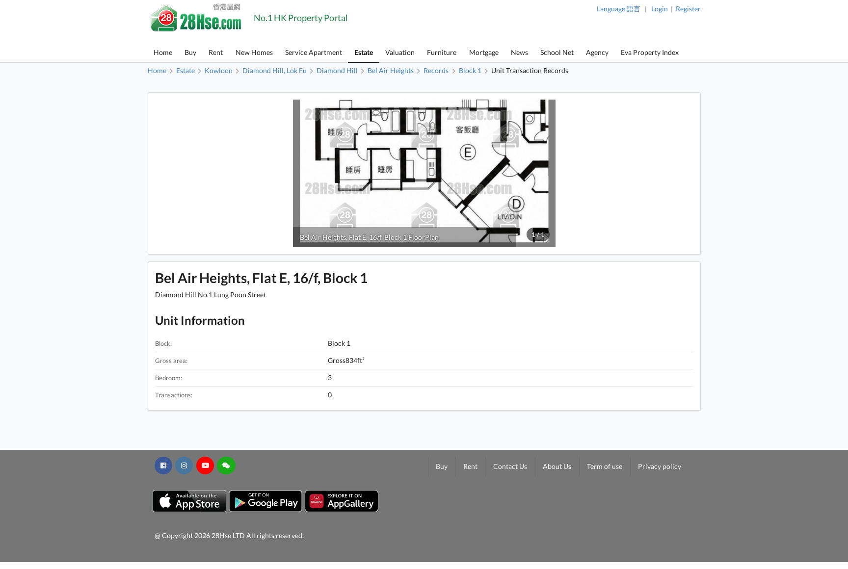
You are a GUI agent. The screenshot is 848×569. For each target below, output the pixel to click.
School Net (557, 52)
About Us (557, 466)
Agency (597, 52)
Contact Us (510, 466)
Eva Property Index (650, 52)
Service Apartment (313, 52)
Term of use (604, 466)
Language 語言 (618, 8)
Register (688, 8)
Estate (363, 52)
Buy (190, 52)
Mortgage (484, 52)
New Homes (254, 52)
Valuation (400, 52)
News (519, 52)
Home (163, 52)
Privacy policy (659, 466)
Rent (216, 52)
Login (659, 8)
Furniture (441, 52)
